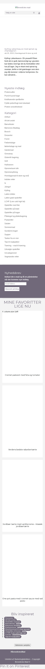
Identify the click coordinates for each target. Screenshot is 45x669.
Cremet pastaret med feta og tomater (22, 375)
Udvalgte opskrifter (12, 249)
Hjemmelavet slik (11, 168)
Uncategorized (10, 253)
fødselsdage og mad (12, 146)
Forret (6, 139)
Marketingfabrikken (22, 659)
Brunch (7, 132)
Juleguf (7, 187)
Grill (6, 161)
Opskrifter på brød (11, 209)
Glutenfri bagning (11, 157)
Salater (7, 223)
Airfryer (7, 117)
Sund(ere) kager (11, 231)
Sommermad (9, 227)
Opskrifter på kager (12, 212)
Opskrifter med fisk (12, 205)
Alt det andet (9, 121)
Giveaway (8, 154)
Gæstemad (9, 150)
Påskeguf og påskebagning (15, 216)
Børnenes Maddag (12, 128)
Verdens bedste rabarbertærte (22, 450)
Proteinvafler (9, 92)
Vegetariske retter (11, 257)
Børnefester (9, 124)
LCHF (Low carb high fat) (14, 201)
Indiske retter (9, 179)
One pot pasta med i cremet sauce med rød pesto (22, 600)
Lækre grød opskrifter (13, 198)
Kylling (7, 190)
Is (5, 183)
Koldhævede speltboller (14, 99)
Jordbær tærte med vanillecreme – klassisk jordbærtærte (22, 525)
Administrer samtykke (22, 645)
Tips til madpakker (11, 242)
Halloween (8, 165)
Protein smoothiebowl (13, 107)
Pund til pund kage (12, 96)
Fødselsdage (9, 143)
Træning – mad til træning (14, 246)
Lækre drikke (9, 194)
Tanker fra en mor (11, 238)
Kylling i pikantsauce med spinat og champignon (20, 50)
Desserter (8, 135)
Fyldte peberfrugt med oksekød (17, 103)
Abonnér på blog (12, 289)
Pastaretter (8, 220)
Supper (7, 235)
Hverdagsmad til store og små (26, 53)
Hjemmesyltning (11, 172)
